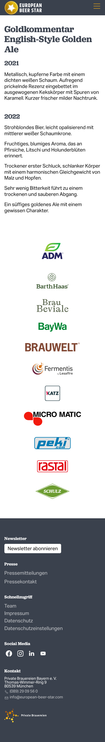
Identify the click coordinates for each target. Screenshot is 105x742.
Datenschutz (18, 621)
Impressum (16, 613)
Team (10, 606)
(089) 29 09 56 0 (24, 691)
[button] (9, 653)
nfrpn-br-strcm (36, 697)
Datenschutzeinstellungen (33, 628)
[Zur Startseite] (23, 8)
